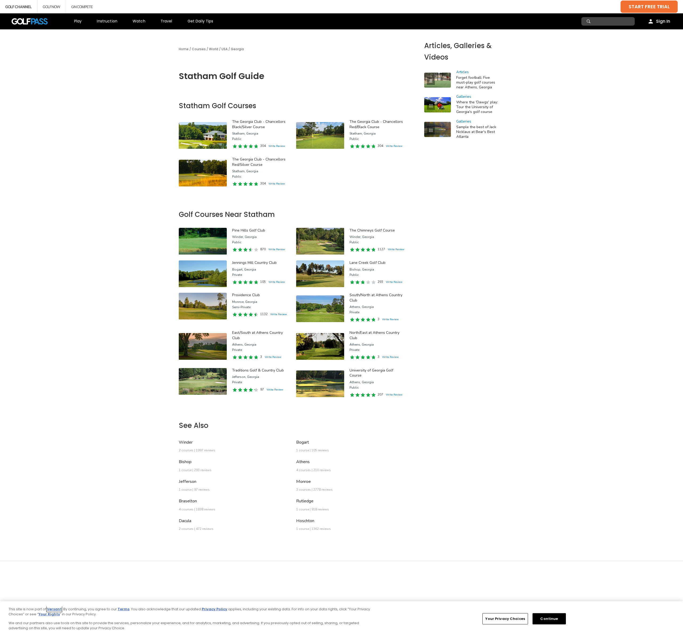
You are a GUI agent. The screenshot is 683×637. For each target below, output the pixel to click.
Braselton (188, 501)
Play (78, 21)
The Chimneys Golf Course (372, 230)
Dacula (185, 521)
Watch (139, 21)
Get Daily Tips (200, 21)
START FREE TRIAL (649, 6)
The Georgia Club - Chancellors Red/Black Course (376, 124)
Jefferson (187, 481)
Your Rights (49, 614)
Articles (462, 72)
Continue (549, 618)
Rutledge (304, 501)
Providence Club (246, 295)
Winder (186, 442)
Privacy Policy (214, 609)
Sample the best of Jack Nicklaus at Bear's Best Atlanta (476, 131)
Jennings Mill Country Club (254, 262)
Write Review (276, 146)
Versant (54, 609)
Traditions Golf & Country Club (258, 370)
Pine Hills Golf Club (248, 230)
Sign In (663, 21)
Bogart (302, 442)
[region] (341, 619)
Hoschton (305, 521)
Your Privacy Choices (505, 618)
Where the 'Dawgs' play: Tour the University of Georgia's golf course (477, 107)
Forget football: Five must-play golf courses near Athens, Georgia (475, 82)
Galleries (463, 96)
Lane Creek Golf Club (368, 262)
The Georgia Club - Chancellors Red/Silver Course (258, 162)
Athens (303, 462)
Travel (166, 21)
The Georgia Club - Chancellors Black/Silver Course (258, 124)
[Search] (589, 21)
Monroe (303, 481)
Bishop (185, 462)
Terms (123, 609)
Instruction (107, 21)
